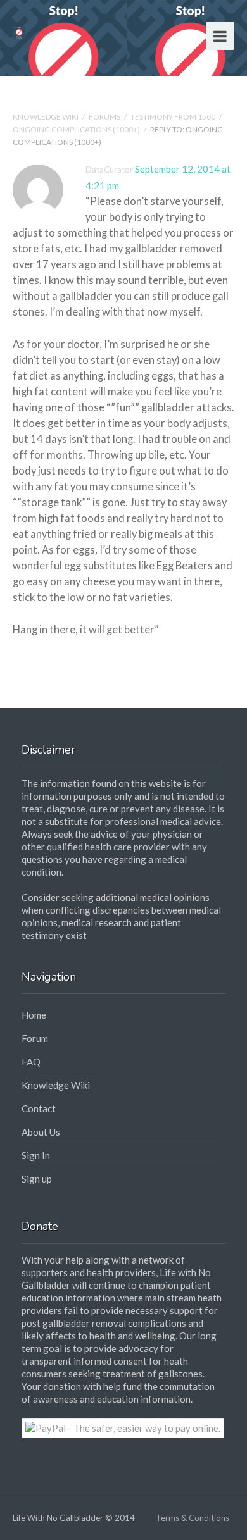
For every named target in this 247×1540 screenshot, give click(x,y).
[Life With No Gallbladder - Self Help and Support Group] (19, 31)
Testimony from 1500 (172, 116)
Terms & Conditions (192, 1518)
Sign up (37, 1178)
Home (34, 1015)
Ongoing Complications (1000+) (76, 129)
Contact (39, 1108)
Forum (35, 1038)
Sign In (36, 1155)
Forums (104, 116)
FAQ (31, 1061)
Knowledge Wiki (46, 116)
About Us (41, 1132)
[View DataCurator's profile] (38, 213)
